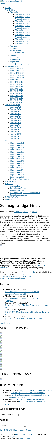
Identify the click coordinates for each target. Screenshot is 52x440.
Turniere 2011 (15, 138)
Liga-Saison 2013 (17, 170)
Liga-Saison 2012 (17, 172)
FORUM (8, 199)
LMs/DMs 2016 (16, 89)
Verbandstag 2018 (22, 32)
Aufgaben (14, 48)
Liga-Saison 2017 (17, 161)
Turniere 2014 (15, 132)
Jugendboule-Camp (18, 188)
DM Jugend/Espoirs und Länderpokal (25, 193)
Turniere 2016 (15, 127)
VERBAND (10, 10)
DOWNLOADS (11, 197)
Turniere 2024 (15, 109)
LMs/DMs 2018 (16, 84)
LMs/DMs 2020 (16, 80)
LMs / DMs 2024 (17, 71)
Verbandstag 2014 (22, 41)
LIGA (7, 141)
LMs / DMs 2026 (12, 66)
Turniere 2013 (15, 134)
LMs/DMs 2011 (16, 100)
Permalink (23, 274)
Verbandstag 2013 (22, 44)
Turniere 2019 (15, 120)
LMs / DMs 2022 (17, 75)
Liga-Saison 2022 (17, 152)
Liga (34, 272)
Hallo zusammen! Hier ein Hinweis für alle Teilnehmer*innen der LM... (22, 293)
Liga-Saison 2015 (17, 165)
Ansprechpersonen (17, 57)
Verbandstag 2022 (22, 23)
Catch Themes (24, 439)
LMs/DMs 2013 (16, 96)
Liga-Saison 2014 (17, 168)
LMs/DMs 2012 (16, 98)
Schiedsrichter (15, 50)
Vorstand (13, 46)
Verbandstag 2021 (22, 26)
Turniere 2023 (15, 111)
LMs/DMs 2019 (16, 82)
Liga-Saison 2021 (17, 154)
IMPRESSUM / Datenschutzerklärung (15, 430)
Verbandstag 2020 (22, 28)
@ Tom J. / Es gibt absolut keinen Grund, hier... (24, 319)
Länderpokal (15, 59)
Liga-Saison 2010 (17, 177)
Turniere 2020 (15, 118)
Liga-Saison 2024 (17, 147)
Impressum (14, 62)
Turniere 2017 (15, 125)
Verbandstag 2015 (22, 39)
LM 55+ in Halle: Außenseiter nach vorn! (35, 390)
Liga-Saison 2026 (17, 143)
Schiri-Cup (19, 53)
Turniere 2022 (15, 114)
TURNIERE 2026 (12, 105)
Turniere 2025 (15, 107)
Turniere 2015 (15, 129)
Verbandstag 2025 (22, 17)
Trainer (13, 55)
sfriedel (34, 212)
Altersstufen (15, 186)
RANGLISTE (11, 181)
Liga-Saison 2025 (17, 145)
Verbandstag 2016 (22, 37)
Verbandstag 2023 (22, 21)
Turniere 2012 (15, 136)
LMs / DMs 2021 (17, 77)
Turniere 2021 (15, 116)
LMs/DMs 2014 (16, 93)
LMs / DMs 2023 (17, 73)
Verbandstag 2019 (22, 30)
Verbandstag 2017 (22, 35)
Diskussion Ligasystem (19, 179)
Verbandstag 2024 (22, 19)
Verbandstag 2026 (22, 14)
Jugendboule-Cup (17, 190)
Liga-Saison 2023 (17, 150)
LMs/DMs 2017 (16, 86)
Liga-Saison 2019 (17, 156)
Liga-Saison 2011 (17, 174)
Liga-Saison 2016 (17, 163)
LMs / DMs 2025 (17, 68)
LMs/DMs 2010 (16, 102)
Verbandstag (15, 12)
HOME (8, 8)
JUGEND (9, 184)
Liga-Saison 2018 (17, 159)
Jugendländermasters (18, 195)
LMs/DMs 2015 (16, 91)
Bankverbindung (22, 64)
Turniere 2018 (15, 123)
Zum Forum (5, 323)
